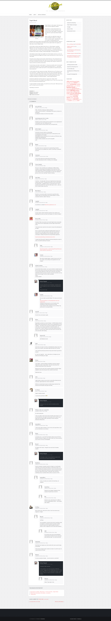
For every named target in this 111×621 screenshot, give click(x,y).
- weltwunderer (33, 594)
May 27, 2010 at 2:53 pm (39, 344)
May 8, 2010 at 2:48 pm (39, 378)
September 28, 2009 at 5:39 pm (45, 478)
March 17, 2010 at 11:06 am (44, 401)
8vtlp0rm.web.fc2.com (71, 46)
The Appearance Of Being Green (73, 56)
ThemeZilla (79, 618)
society (75, 96)
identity (72, 90)
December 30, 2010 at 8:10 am (40, 210)
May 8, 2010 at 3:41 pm (39, 361)
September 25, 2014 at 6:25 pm (45, 256)
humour (68, 90)
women (76, 100)
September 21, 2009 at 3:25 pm (40, 508)
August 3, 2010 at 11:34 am (44, 336)
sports (68, 97)
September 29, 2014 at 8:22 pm (40, 130)
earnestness (68, 84)
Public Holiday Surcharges (72, 24)
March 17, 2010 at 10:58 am (39, 391)
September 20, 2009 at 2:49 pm (45, 564)
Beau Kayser (38, 190)
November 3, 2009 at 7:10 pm (40, 411)
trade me (80, 99)
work (78, 100)
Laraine (41, 255)
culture (75, 83)
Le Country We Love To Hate (34, 601)
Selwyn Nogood (35, 92)
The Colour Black (70, 51)
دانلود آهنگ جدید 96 (70, 44)
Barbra (36, 144)
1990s (68, 81)
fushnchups (37, 541)
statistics (72, 97)
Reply (46, 107)
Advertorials (69, 47)
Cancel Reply (46, 599)
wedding (73, 100)
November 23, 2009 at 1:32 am (49, 532)
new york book (38, 106)
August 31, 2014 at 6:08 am (39, 145)
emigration (33, 94)
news (67, 94)
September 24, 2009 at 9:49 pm (40, 445)
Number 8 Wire (70, 28)
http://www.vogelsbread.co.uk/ (50, 204)
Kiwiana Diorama (42, 14)
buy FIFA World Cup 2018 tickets (73, 49)
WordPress (43, 618)
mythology (72, 93)
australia (68, 83)
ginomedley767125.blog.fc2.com (73, 55)
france (76, 87)
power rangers (38, 128)
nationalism (78, 93)
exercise (78, 85)
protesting (67, 96)
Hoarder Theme (73, 618)
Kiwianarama (36, 93)
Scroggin (68, 26)
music (67, 93)
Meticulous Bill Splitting (59, 601)
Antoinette (37, 155)
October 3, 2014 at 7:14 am (39, 119)
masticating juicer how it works (41, 118)
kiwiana (38, 94)
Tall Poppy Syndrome (71, 64)
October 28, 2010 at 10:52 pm (40, 266)
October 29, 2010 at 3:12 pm (49, 488)
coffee (72, 82)
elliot (36, 377)
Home (30, 14)
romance (71, 96)
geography (68, 89)
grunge (81, 89)
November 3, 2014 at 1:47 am (40, 107)
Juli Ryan (37, 507)
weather (70, 100)
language (68, 92)
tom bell (37, 311)
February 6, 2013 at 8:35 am (39, 178)
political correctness (74, 94)
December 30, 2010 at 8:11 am (40, 202)
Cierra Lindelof (38, 164)
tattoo (72, 99)
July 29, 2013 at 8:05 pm (39, 165)
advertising (72, 81)
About (34, 14)
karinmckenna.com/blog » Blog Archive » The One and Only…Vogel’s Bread (44, 591)
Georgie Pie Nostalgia (71, 74)
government (75, 89)
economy (73, 84)
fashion (69, 87)
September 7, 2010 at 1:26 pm (40, 312)
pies (68, 94)
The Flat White (78, 44)
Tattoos (79, 53)
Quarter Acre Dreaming (71, 22)
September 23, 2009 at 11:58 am (40, 464)
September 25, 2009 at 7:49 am (40, 434)
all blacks (77, 81)
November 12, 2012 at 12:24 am (45, 246)
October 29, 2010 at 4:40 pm (49, 497)
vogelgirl (41, 599)
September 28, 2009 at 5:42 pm (40, 425)
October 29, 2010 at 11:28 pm (44, 282)
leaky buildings (73, 92)
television (76, 99)
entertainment (69, 85)
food (36, 94)
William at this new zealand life (42, 410)
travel (67, 100)
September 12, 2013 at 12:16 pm (40, 156)
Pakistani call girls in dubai (72, 53)
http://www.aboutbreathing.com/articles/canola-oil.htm (45, 236)
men (78, 92)
